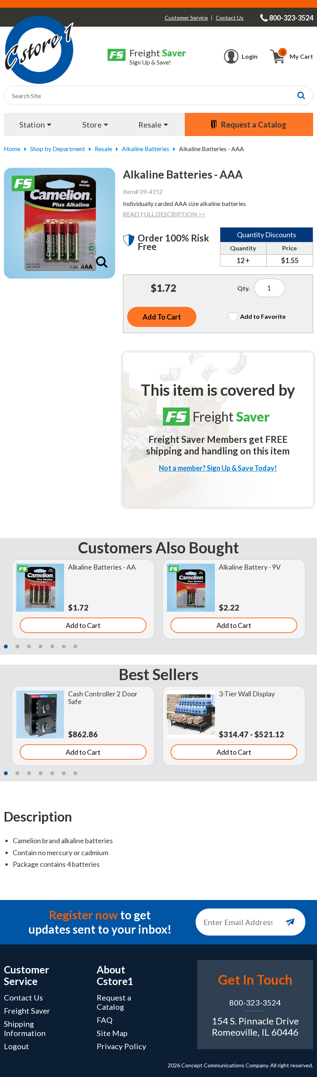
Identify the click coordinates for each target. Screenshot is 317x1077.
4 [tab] (41, 646)
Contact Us (230, 17)
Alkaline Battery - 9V (250, 567)
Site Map (112, 1033)
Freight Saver (27, 1010)
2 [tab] (17, 646)
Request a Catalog (114, 1002)
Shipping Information (25, 1028)
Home (12, 148)
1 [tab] (6, 646)
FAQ (104, 1019)
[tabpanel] (83, 599)
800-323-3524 (255, 1002)
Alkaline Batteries (145, 148)
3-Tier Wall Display (247, 694)
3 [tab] (29, 646)
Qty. (243, 288)
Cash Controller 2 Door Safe (103, 698)
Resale (103, 148)
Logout (16, 1046)
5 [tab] (52, 646)
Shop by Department (57, 148)
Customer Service (186, 17)
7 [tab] (75, 646)
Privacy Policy (121, 1046)
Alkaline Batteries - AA (102, 567)
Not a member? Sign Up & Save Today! (218, 468)
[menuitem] (36, 124)
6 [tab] (64, 646)
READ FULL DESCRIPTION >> (164, 214)
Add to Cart (83, 625)
